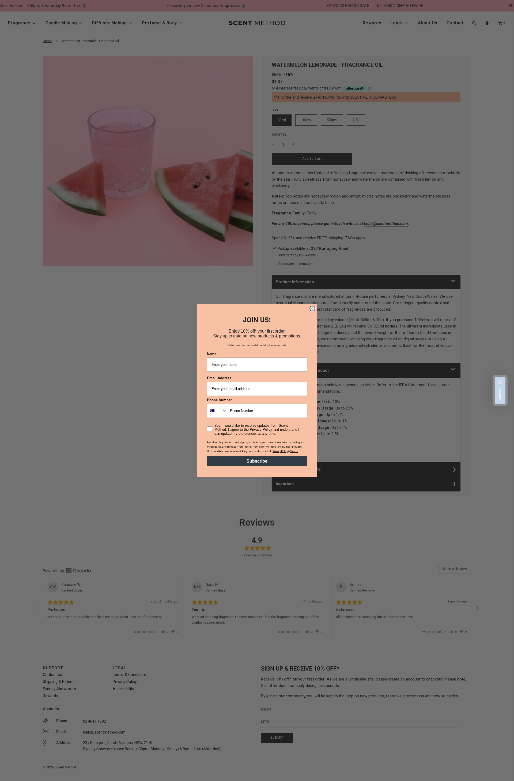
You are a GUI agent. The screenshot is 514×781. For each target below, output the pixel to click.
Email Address (219, 378)
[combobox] (217, 411)
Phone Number (219, 400)
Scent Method (267, 446)
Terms (294, 451)
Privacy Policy (280, 451)
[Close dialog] (312, 308)
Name (211, 354)
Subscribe (257, 461)
